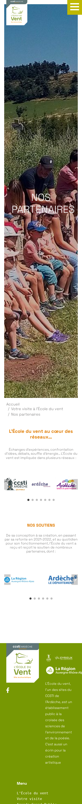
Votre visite (29, 799)
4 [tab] (41, 500)
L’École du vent (32, 793)
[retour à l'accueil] (16, 15)
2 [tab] (32, 500)
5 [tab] (45, 500)
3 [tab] (37, 500)
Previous (7, 484)
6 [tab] (49, 500)
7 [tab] (54, 500)
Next (74, 484)
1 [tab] (28, 500)
